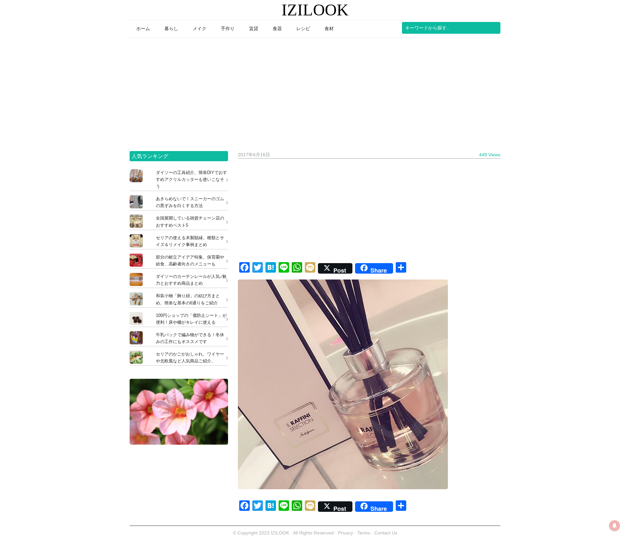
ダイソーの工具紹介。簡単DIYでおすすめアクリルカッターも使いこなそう (191, 179)
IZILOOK (315, 10)
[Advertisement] (315, 92)
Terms (364, 532)
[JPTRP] (179, 443)
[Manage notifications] (614, 525)
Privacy (345, 532)
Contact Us (385, 532)
